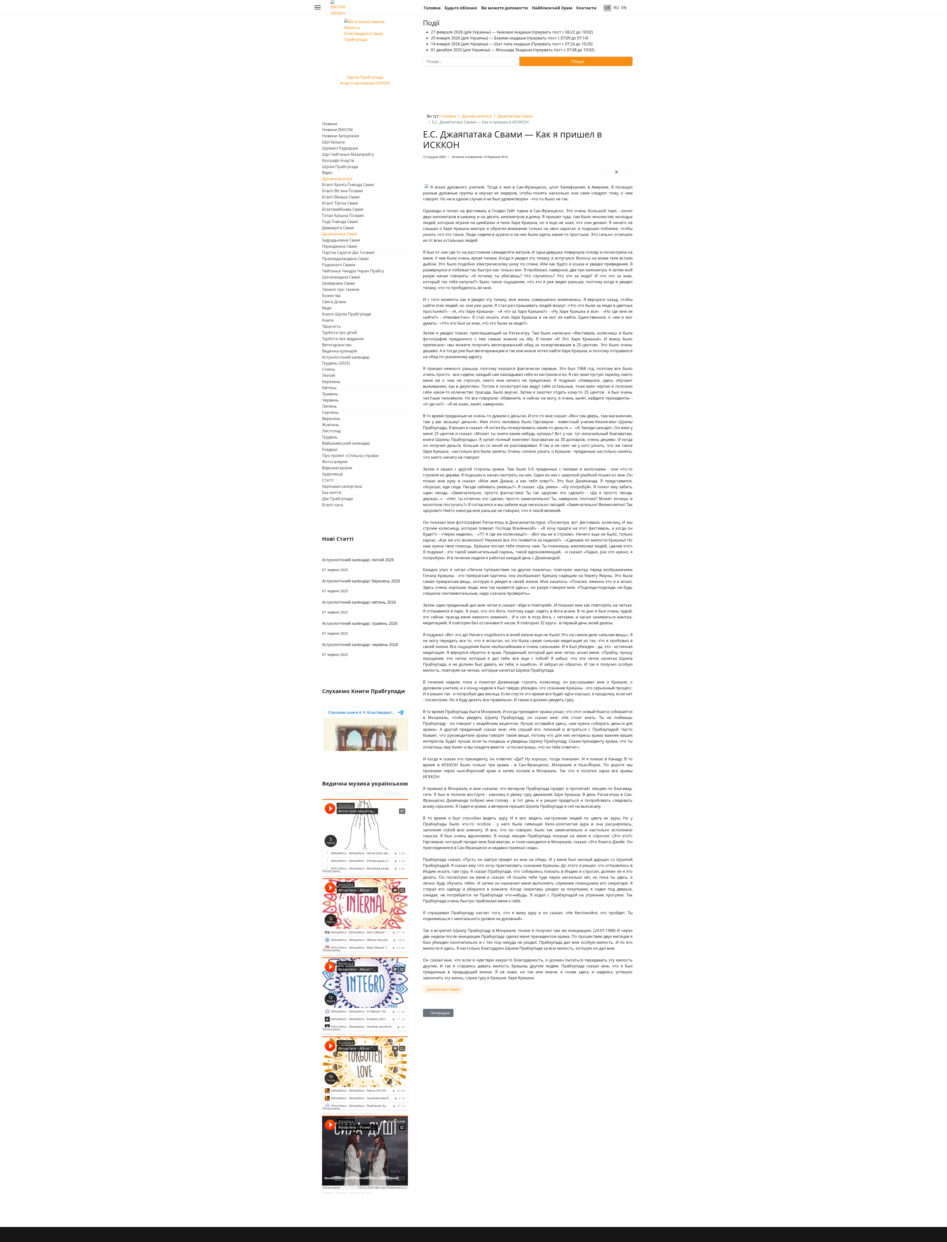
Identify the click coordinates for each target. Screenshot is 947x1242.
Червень (330, 400)
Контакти (586, 8)
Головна (432, 8)
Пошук (577, 61)
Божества (331, 295)
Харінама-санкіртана (342, 486)
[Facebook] (605, 172)
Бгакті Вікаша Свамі (341, 197)
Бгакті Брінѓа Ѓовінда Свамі (348, 184)
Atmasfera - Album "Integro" (351, 1034)
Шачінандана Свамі (341, 277)
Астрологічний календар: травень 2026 (360, 628)
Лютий (328, 375)
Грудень (330, 437)
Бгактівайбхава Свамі (342, 209)
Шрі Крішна (333, 142)
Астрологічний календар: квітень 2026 (359, 606)
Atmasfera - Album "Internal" (352, 955)
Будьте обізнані (461, 8)
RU (616, 7)
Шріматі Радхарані (340, 148)
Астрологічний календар (346, 357)
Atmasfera (328, 876)
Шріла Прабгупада (340, 166)
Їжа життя (331, 492)
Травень (330, 394)
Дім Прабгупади (337, 498)
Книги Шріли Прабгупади (346, 314)
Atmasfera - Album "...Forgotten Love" (357, 1113)
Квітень (329, 387)
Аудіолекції (332, 474)
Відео (327, 172)
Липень (329, 406)
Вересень (331, 418)
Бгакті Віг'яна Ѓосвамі (342, 190)
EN (623, 7)
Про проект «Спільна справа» (350, 455)
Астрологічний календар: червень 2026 (360, 649)
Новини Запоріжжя (340, 136)
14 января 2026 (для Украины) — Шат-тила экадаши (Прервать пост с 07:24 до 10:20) (512, 44)
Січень (328, 369)
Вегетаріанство (337, 345)
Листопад (331, 431)
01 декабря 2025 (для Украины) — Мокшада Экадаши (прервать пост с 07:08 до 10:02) (512, 49)
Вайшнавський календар (346, 443)
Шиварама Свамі (338, 283)
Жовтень (330, 424)
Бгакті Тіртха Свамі (340, 203)
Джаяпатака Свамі (339, 234)
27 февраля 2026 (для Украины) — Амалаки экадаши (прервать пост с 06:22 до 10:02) (512, 32)
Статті (328, 480)
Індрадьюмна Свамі (341, 240)
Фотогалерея (334, 461)
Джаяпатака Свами (443, 989)
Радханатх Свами (338, 264)
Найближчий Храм (552, 8)
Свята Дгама (334, 301)
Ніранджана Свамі (339, 246)
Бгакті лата (332, 504)
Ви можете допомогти (504, 8)
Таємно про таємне (340, 289)
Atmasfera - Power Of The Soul (353, 1192)
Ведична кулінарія (339, 351)
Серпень (330, 412)
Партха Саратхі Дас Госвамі (348, 252)
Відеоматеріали (337, 468)
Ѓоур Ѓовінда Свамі (340, 221)
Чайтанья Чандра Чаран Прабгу (353, 271)
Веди (326, 308)
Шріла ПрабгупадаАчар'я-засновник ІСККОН (365, 80)
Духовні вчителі (337, 178)
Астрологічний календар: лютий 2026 (358, 564)
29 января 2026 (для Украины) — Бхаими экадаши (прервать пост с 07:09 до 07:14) (509, 38)
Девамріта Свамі (338, 227)
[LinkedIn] (628, 172)
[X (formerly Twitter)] (616, 172)
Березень (331, 381)
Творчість (331, 326)
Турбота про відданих (343, 338)
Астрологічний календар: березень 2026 (361, 585)
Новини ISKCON (337, 129)
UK (607, 7)
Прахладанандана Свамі (345, 258)
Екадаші (329, 449)
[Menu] (317, 7)
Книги (328, 320)
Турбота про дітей (339, 332)
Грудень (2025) (336, 363)
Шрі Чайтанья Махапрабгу (348, 154)
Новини (329, 123)
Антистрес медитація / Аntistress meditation (361, 876)
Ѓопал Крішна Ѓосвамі (343, 215)
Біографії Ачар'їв (338, 160)
